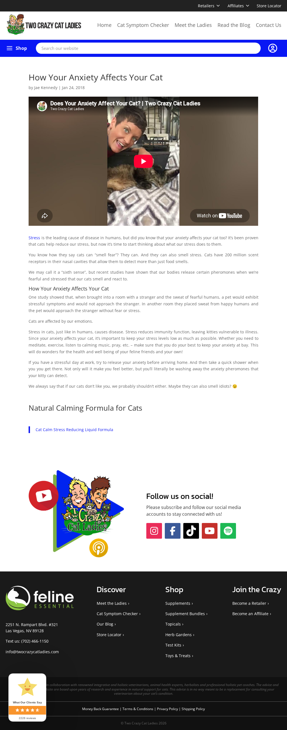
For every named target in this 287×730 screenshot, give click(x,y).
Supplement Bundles (185, 613)
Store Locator (269, 5)
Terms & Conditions (138, 708)
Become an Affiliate (250, 613)
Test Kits (173, 645)
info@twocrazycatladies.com (32, 651)
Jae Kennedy (45, 87)
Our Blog (105, 624)
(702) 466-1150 (34, 641)
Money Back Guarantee (101, 708)
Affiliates (236, 5)
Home (104, 25)
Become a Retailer (249, 603)
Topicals (173, 624)
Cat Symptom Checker (143, 25)
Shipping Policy (193, 708)
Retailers (206, 5)
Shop (21, 48)
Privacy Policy (168, 708)
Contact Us (268, 25)
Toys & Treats (178, 655)
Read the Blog (233, 25)
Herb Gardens (178, 634)
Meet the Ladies (193, 25)
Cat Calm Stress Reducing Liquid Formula (74, 429)
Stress (34, 237)
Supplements (177, 603)
